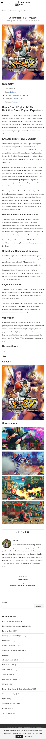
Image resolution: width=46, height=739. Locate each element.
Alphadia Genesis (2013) (10, 660)
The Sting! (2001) (8, 674)
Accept (19, 736)
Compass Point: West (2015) (11, 703)
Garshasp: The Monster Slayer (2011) (14, 636)
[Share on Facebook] (21, 532)
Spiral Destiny (6, 699)
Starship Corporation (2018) (11, 645)
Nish (14, 21)
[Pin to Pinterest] (25, 532)
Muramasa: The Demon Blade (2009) (14, 650)
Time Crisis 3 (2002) (9, 713)
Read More (28, 736)
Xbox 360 (24, 95)
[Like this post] (18, 532)
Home (4, 11)
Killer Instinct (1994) (9, 665)
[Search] (44, 3)
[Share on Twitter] (23, 532)
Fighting (13, 92)
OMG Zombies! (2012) (9, 670)
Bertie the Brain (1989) (9, 631)
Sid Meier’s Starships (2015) (11, 694)
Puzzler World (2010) (9, 708)
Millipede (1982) (7, 684)
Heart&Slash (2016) (8, 641)
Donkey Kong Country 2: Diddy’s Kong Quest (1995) (19, 689)
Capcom (15, 98)
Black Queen (6, 655)
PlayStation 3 (16, 95)
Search (4, 602)
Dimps (21, 98)
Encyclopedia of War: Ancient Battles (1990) (16, 626)
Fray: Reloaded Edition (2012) (12, 621)
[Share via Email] (28, 532)
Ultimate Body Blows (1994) (11, 679)
